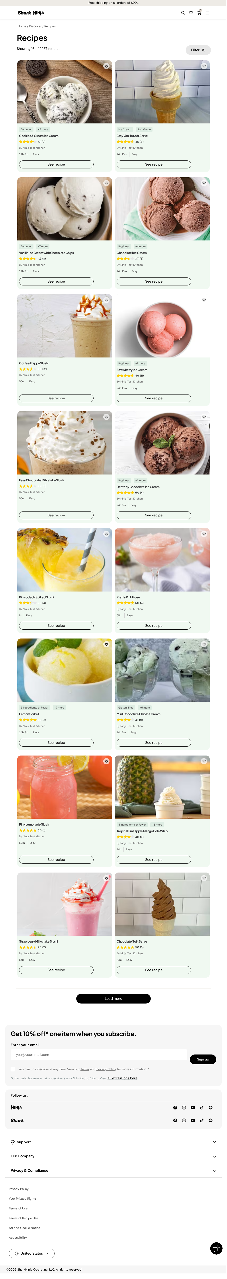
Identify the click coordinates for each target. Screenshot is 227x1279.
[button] (183, 13)
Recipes (50, 26)
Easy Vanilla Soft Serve (132, 136)
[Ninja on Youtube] (193, 1107)
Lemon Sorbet (29, 714)
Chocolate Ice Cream (132, 253)
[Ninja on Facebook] (175, 1107)
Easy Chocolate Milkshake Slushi (41, 480)
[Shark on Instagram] (184, 1120)
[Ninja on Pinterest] (210, 1107)
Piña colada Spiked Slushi (36, 597)
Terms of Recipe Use (23, 1218)
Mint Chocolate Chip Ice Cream (138, 714)
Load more (113, 998)
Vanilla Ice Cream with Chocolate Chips (46, 253)
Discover (35, 26)
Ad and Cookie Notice (24, 1228)
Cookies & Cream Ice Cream (39, 136)
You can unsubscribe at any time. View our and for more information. (84, 1069)
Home (22, 26)
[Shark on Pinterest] (210, 1120)
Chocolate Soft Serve (132, 941)
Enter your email (25, 1045)
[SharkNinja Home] (31, 13)
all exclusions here (122, 1078)
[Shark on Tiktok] (202, 1120)
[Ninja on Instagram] (184, 1107)
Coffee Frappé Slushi (33, 363)
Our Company (22, 1156)
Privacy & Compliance (29, 1170)
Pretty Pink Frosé (128, 597)
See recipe (56, 164)
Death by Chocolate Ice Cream (138, 487)
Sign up (203, 1059)
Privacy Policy (106, 1069)
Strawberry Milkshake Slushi (38, 941)
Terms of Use (18, 1208)
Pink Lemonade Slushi (34, 824)
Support (24, 1142)
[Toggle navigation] (207, 13)
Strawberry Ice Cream (132, 370)
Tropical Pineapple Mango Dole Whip (142, 831)
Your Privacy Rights (22, 1199)
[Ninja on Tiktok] (202, 1107)
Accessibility (18, 1238)
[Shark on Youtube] (193, 1120)
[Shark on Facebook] (175, 1120)
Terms (84, 1069)
